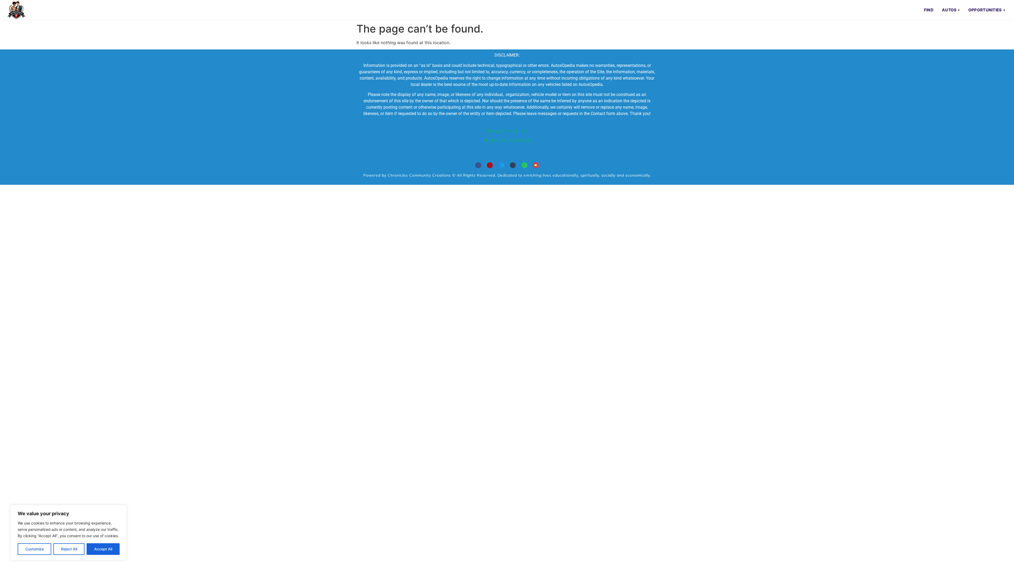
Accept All (103, 549)
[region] (69, 532)
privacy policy (507, 131)
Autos (949, 9)
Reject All (69, 549)
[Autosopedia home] (16, 10)
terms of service (507, 140)
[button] (478, 165)
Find (928, 9)
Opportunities (985, 9)
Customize (34, 549)
